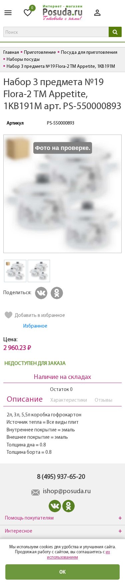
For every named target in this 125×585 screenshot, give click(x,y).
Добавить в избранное (40, 315)
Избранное (35, 326)
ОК (62, 572)
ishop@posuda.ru (67, 491)
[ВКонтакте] (42, 293)
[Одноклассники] (58, 293)
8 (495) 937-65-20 (61, 477)
